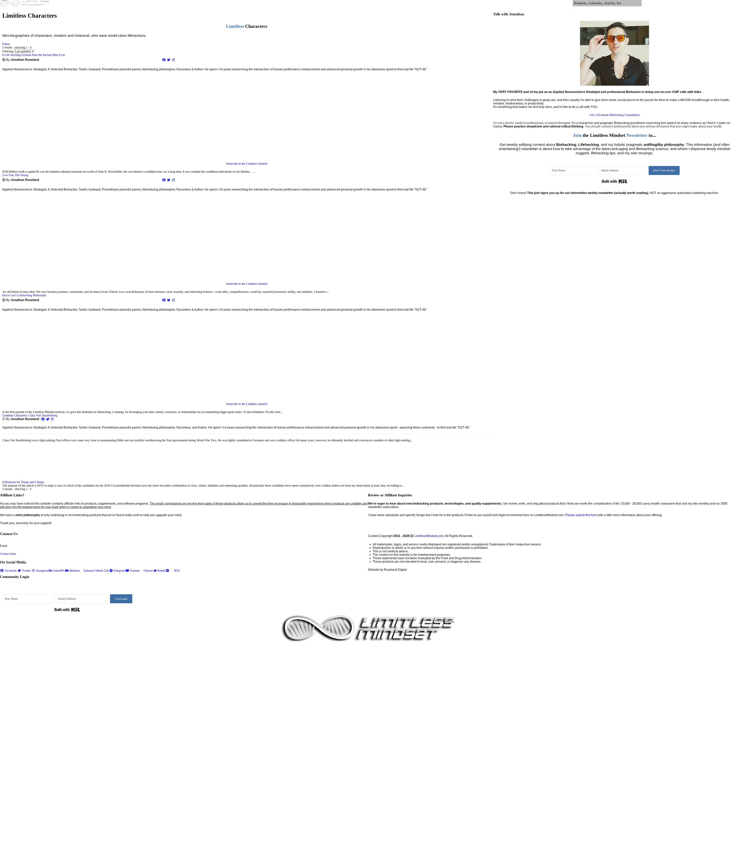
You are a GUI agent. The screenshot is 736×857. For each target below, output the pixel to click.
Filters (6, 44)
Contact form (8, 553)
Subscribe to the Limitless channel (246, 163)
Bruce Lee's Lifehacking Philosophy (24, 295)
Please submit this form (581, 515)
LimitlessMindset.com (429, 536)
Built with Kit (614, 181)
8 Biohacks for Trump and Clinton (23, 482)
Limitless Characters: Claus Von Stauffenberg (29, 415)
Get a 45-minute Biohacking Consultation (614, 115)
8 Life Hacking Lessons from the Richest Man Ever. (33, 55)
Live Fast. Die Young (15, 175)
